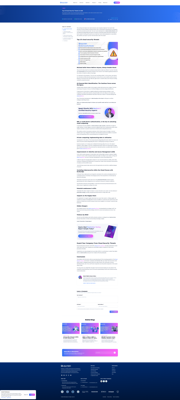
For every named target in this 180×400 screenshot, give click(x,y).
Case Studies (114, 372)
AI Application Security (94, 375)
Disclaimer (104, 396)
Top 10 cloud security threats (67, 29)
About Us (113, 367)
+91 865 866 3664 (85, 382)
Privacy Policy (109, 396)
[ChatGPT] (101, 381)
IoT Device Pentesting (94, 372)
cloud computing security (85, 148)
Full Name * (79, 304)
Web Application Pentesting (95, 367)
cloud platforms (80, 95)
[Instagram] (117, 19)
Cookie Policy (9, 397)
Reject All (26, 394)
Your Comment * (80, 295)
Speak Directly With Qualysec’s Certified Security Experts (68, 32)
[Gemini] (106, 381)
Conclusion (65, 40)
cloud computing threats (94, 208)
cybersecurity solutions (100, 245)
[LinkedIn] (109, 19)
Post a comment (114, 311)
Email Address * (101, 304)
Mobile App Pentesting (94, 369)
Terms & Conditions (116, 396)
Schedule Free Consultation (86, 116)
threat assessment (81, 157)
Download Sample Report (85, 236)
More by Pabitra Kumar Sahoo (89, 283)
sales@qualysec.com (93, 382)
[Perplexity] (104, 381)
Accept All (32, 394)
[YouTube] (111, 19)
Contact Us (117, 2)
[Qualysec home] (64, 3)
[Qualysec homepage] (73, 366)
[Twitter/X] (113, 19)
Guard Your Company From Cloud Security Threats (68, 38)
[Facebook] (115, 19)
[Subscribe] (115, 353)
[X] (68, 375)
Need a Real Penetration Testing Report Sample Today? (68, 36)
